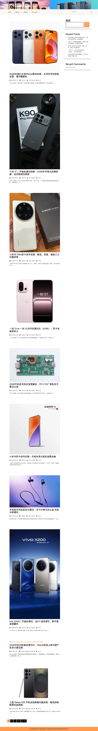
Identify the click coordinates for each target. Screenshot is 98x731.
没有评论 (23, 80)
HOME (9, 12)
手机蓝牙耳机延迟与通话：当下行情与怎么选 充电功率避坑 (34, 511)
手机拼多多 (11, 2)
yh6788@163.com (19, 8)
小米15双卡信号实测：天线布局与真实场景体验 (32, 456)
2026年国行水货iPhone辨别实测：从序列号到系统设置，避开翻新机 (34, 75)
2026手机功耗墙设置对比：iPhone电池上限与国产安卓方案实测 (34, 646)
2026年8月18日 (14, 708)
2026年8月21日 (14, 516)
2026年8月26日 (14, 177)
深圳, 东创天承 (31, 80)
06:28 (39, 516)
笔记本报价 (34, 12)
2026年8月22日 (14, 460)
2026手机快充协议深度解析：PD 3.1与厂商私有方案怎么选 (34, 385)
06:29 (39, 260)
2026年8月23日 (14, 390)
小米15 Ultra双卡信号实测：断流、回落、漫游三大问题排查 (34, 256)
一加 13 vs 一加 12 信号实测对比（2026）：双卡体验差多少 (34, 330)
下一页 (23, 721)
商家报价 (26, 12)
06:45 (39, 80)
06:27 (39, 627)
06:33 (39, 708)
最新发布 (17, 12)
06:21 (39, 177)
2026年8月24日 (14, 335)
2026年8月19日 (14, 651)
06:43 (39, 651)
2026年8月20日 (14, 627)
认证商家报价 (34, 729)
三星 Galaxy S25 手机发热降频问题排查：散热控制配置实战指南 (34, 703)
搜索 (68, 20)
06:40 (39, 390)
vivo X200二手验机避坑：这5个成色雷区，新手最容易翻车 (34, 622)
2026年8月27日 (14, 80)
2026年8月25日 (14, 260)
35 (18, 721)
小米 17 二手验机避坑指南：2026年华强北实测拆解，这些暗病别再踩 (33, 173)
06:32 (39, 335)
